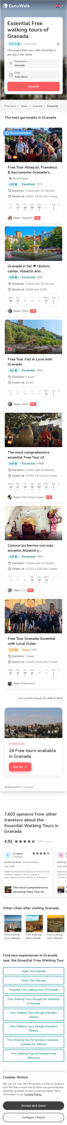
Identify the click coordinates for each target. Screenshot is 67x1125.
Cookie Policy (33, 1094)
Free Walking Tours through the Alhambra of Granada (33, 1001)
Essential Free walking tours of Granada (33, 990)
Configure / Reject (33, 1117)
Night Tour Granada (33, 971)
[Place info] (58, 43)
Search (33, 86)
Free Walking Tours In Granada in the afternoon (33, 1056)
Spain (24, 106)
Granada (37, 106)
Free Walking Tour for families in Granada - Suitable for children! (33, 1042)
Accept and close (33, 1106)
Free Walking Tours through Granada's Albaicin (33, 1015)
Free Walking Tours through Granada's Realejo (33, 1028)
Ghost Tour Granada (33, 980)
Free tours (10, 106)
